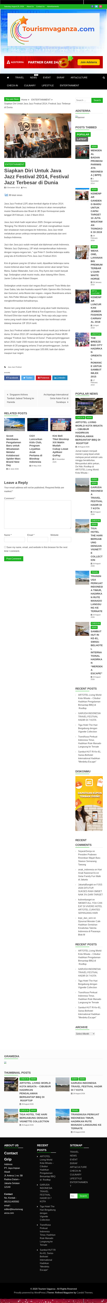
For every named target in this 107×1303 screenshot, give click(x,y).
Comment (9, 498)
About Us (30, 7)
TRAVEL (19, 77)
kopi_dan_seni (85, 918)
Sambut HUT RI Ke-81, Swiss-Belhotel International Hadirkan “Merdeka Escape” (97, 652)
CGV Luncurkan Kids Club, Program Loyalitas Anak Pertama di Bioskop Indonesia (35, 448)
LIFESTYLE (48, 85)
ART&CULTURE (79, 77)
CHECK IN (80, 417)
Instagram (100, 6)
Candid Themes (85, 1292)
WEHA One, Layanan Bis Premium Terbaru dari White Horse (97, 264)
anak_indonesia (86, 869)
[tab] (83, 134)
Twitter (96, 6)
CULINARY (30, 85)
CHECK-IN (12, 85)
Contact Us (40, 7)
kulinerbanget (85, 899)
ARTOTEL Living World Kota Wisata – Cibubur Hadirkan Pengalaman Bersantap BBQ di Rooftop (89, 701)
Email (30, 535)
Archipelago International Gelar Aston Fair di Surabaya (56, 398)
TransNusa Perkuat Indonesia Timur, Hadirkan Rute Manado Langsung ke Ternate (97, 594)
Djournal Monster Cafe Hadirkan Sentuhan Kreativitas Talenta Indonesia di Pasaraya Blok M (89, 928)
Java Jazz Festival (15, 367)
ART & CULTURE (96, 292)
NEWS (34, 76)
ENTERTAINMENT (69, 85)
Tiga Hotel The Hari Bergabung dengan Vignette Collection (88, 728)
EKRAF (61, 77)
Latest (82, 139)
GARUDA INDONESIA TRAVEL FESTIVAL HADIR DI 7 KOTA (97, 498)
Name (8, 535)
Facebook (92, 6)
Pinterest (44, 378)
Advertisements (53, 7)
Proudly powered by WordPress (30, 1292)
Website (54, 535)
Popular (83, 134)
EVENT (47, 77)
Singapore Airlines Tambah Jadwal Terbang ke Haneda (20, 398)
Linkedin (60, 378)
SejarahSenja (85, 851)
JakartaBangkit (85, 884)
